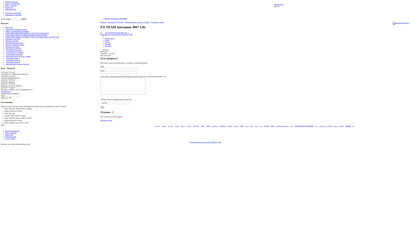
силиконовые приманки (304, 126)
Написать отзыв (106, 120)
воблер (223, 126)
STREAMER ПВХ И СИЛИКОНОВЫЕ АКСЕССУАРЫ (26, 35)
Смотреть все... (6, 92)
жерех (246, 126)
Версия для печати (402, 23)
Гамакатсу (215, 126)
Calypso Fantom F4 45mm (13, 120)
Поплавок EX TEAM (13, 49)
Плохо (107, 40)
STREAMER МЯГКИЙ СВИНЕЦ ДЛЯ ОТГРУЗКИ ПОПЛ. (27, 33)
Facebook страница (8, 82)
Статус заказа (10, 139)
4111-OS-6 (157, 126)
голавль (230, 126)
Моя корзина (278, 4)
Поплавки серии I (12, 58)
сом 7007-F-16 (322, 126)
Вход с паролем (10, 6)
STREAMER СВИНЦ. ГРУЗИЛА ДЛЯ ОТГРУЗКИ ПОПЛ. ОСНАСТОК (32, 37)
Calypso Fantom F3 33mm (13, 111)
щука (348, 125)
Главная (103, 22)
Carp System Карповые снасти (16, 29)
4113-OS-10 (170, 126)
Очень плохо (109, 38)
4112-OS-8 (164, 126)
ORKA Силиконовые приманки (17, 31)
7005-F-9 (183, 126)
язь (353, 126)
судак (329, 126)
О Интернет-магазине (13, 13)
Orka (208, 126)
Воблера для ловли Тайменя (11, 86)
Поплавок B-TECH (13, 47)
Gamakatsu (196, 126)
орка (272, 126)
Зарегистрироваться (12, 4)
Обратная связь (10, 9)
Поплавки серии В (13, 62)
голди (236, 126)
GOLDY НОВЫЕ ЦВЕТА (10, 78)
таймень (336, 126)
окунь (266, 126)
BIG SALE (9, 27)
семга (291, 126)
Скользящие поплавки (14, 51)
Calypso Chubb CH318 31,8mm (15, 116)
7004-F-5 (177, 126)
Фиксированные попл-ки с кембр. (18, 56)
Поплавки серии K (13, 60)
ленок (256, 126)
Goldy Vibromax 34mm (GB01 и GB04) (18, 109)
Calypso (188, 126)
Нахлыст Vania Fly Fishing (15, 45)
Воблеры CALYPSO (13, 39)
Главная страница (11, 2)
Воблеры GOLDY (12, 41)
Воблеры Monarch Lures (14, 43)
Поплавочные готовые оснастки (17, 64)
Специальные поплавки (14, 52)
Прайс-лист (9, 7)
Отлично (108, 46)
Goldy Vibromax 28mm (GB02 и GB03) (18, 118)
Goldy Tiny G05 (9, 113)
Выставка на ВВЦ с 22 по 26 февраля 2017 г (17, 90)
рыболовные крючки (282, 126)
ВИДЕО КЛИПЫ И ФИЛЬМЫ (115, 19)
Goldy (203, 126)
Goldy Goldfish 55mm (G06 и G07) (16, 123)
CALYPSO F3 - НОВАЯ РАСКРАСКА (15, 74)
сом (317, 126)
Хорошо (108, 44)
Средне (107, 42)
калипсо (251, 126)
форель (341, 126)
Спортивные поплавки (14, 54)
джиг (242, 126)
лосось (260, 126)
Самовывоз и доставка (13, 15)
